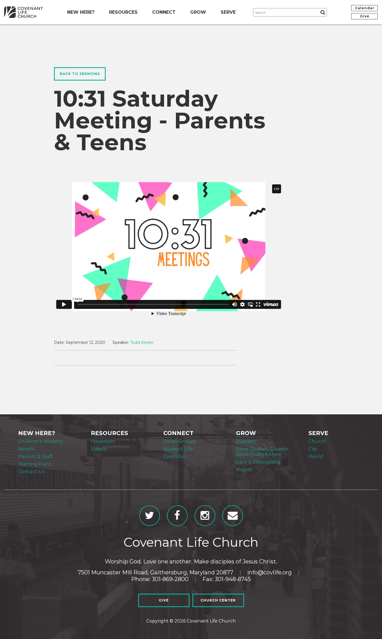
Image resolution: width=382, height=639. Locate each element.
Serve (228, 12)
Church (317, 441)
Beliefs (26, 449)
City (312, 449)
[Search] (323, 12)
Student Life (178, 449)
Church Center (218, 600)
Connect (164, 12)
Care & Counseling (258, 462)
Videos (99, 449)
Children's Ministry (40, 441)
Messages (103, 441)
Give (364, 16)
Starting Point (34, 464)
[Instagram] (205, 515)
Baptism (246, 441)
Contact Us (31, 471)
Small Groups (179, 441)
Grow (198, 12)
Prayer (243, 469)
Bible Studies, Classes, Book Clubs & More (262, 451)
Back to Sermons (80, 74)
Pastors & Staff (35, 456)
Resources (123, 12)
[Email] (232, 515)
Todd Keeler (142, 342)
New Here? (81, 12)
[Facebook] (177, 515)
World (315, 456)
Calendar (364, 8)
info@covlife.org (269, 572)
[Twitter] (149, 515)
